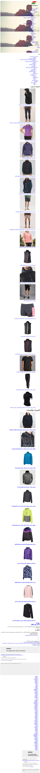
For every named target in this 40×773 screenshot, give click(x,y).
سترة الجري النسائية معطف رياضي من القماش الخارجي (23, 620)
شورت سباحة (31, 26)
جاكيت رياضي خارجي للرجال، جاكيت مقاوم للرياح (25, 467)
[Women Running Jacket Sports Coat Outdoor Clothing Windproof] (27, 599)
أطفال (32, 28)
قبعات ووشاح (31, 38)
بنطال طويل (31, 22)
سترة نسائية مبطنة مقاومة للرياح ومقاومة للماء (27, 193)
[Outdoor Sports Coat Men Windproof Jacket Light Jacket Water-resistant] (27, 446)
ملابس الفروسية (32, 36)
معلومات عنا (35, 8)
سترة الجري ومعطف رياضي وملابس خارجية (26, 563)
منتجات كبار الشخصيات (33, 41)
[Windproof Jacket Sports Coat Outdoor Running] (27, 580)
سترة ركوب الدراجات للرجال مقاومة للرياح (28, 336)
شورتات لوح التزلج (30, 27)
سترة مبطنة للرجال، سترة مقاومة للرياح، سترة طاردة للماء (25, 176)
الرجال (32, 34)
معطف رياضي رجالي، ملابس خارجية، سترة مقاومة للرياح (23, 525)
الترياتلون (31, 16)
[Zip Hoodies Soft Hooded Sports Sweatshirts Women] (27, 427)
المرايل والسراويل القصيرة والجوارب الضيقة (25, 15)
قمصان (32, 13)
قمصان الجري (20, 643)
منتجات (36, 11)
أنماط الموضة (33, 33)
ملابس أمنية (31, 31)
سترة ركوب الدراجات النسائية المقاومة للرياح (27, 265)
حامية (32, 40)
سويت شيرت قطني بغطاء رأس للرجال (28, 158)
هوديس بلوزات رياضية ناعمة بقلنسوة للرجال (26, 487)
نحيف (32, 35)
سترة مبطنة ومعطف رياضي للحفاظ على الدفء (27, 282)
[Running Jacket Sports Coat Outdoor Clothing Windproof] (27, 561)
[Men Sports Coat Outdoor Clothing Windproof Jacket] (27, 523)
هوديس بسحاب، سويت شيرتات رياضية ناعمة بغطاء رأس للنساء (22, 429)
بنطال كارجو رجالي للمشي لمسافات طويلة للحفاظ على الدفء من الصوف (22, 122)
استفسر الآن (37, 627)
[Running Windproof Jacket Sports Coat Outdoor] (27, 542)
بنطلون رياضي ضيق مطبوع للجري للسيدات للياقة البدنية (25, 389)
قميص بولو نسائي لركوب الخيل (30, 140)
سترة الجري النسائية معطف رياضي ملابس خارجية (25, 601)
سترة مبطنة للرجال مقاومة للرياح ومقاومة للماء (27, 104)
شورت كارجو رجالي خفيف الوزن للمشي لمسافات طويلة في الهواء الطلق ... (22, 229)
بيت (37, 7)
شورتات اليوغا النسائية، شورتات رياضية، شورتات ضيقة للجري (24, 318)
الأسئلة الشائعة (32, 10)
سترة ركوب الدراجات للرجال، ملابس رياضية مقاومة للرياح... (25, 354)
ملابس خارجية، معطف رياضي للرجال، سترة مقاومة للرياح (23, 506)
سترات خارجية (30, 30)
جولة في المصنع (32, 9)
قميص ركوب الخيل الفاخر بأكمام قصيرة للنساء (27, 247)
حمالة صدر (31, 19)
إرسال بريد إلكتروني (36, 645)
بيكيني (32, 24)
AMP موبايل (25, 642)
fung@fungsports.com (31, 635)
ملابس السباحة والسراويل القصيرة (29, 23)
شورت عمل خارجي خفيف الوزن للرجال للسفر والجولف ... (25, 211)
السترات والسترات (30, 14)
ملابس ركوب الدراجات (31, 12)
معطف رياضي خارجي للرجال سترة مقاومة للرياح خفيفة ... (23, 448)
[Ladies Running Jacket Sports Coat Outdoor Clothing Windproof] (27, 618)
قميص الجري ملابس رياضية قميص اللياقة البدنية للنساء (25, 371)
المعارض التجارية (35, 42)
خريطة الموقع (30, 642)
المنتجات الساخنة (37, 642)
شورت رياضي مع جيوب (27, 643)
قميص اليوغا (5, 643)
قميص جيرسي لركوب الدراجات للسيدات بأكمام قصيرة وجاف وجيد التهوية (22, 407)
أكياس (32, 39)
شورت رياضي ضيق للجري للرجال (29, 300)
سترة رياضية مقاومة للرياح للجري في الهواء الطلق (25, 544)
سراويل (32, 21)
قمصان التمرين (9, 643)
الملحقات (33, 37)
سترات (32, 32)
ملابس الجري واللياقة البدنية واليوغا (29, 17)
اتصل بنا (36, 44)
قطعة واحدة (31, 25)
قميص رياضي (15, 643)
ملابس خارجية (33, 29)
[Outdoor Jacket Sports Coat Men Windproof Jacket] (27, 465)
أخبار (37, 43)
